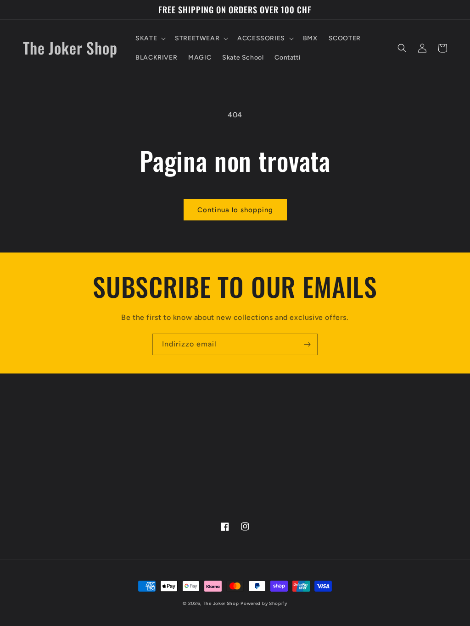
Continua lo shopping (235, 210)
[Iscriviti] (307, 344)
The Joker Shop (221, 603)
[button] (149, 38)
